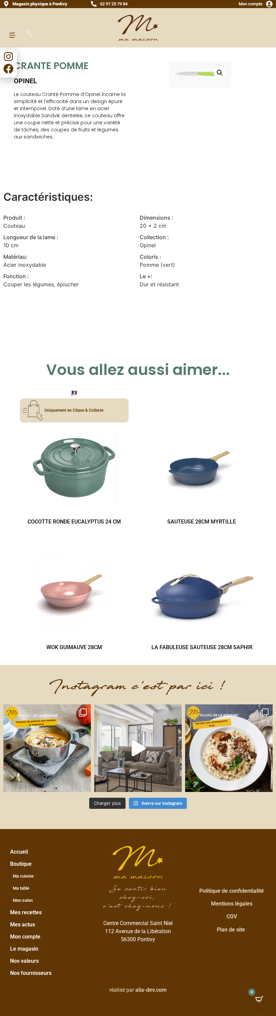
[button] (220, 73)
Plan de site (231, 929)
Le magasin (24, 949)
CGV (232, 916)
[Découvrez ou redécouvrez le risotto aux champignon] (229, 748)
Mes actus (22, 924)
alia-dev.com (151, 990)
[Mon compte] (269, 4)
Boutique (21, 864)
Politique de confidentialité (231, 891)
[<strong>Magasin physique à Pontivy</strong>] (6, 4)
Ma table (21, 888)
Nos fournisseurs (30, 973)
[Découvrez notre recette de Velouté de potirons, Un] (47, 748)
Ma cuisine (23, 876)
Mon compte (251, 3)
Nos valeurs (24, 961)
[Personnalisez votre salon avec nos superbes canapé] (138, 748)
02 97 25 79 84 (114, 3)
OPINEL (25, 81)
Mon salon (23, 900)
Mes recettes (26, 912)
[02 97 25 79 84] (94, 4)
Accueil (19, 852)
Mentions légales (231, 903)
